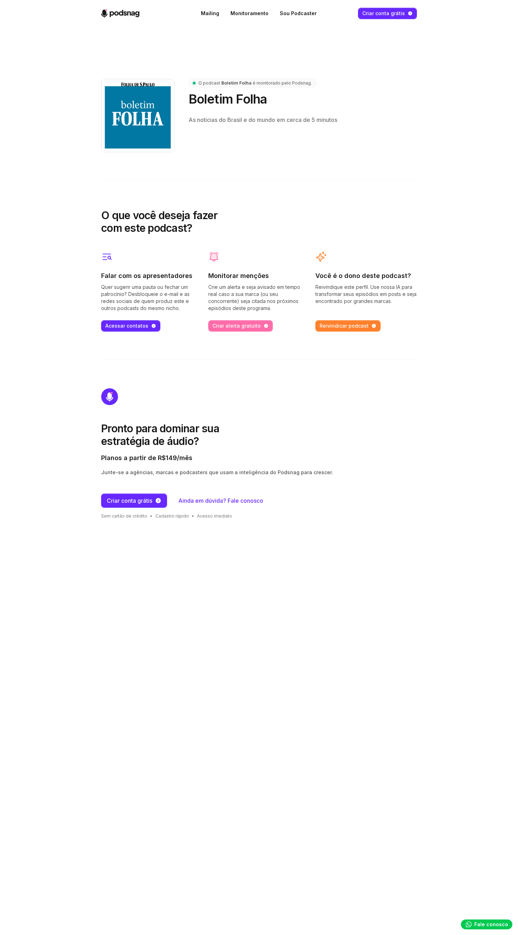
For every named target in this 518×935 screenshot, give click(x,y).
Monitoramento (249, 13)
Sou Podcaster (298, 13)
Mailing (210, 13)
